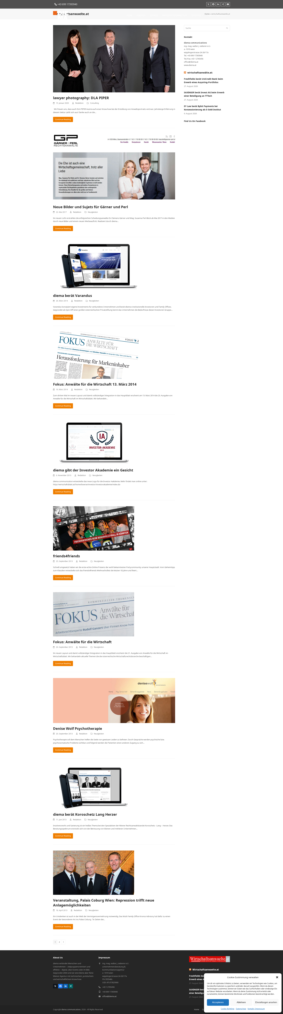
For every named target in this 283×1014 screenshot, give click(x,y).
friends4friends (66, 555)
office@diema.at (109, 996)
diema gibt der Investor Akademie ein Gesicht (93, 470)
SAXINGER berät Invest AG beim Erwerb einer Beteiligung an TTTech (204, 94)
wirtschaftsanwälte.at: (200, 72)
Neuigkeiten (93, 212)
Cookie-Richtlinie (227, 1009)
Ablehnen (241, 1002)
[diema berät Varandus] (96, 266)
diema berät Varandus (72, 295)
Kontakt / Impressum (256, 1009)
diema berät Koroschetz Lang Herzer (85, 814)
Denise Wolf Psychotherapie (77, 728)
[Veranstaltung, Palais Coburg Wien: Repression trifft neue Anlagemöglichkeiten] (93, 872)
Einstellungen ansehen (266, 1002)
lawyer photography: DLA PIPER (81, 97)
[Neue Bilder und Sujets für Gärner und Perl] (114, 167)
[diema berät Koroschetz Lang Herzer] (93, 786)
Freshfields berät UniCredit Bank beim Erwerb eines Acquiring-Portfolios (203, 80)
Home (196, 1009)
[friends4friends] (93, 528)
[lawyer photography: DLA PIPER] (114, 58)
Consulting (94, 103)
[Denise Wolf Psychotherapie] (114, 700)
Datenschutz (241, 1009)
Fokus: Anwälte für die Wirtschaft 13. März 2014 (94, 384)
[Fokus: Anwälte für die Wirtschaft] (93, 614)
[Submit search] (227, 28)
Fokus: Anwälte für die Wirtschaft (82, 641)
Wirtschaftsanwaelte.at (205, 969)
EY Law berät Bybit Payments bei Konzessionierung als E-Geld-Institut (202, 108)
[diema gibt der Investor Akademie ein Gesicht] (93, 442)
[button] (277, 977)
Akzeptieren (218, 1002)
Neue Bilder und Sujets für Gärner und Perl (90, 206)
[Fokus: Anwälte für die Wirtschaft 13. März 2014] (96, 355)
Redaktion (79, 103)
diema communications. (71, 1009)
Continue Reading (63, 119)
